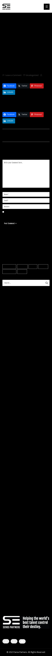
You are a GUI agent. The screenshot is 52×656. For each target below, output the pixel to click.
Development (9, 271)
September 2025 (10, 451)
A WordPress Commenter (13, 354)
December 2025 (9, 438)
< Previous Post (9, 135)
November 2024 (9, 495)
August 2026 (8, 403)
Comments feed (9, 597)
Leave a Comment (13, 75)
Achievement (9, 266)
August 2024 (8, 508)
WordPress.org (8, 601)
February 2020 (9, 548)
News (4, 570)
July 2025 (6, 460)
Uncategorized (32, 75)
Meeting (22, 271)
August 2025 (8, 456)
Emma (5, 361)
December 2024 (9, 491)
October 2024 (8, 500)
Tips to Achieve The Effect (21, 380)
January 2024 (8, 539)
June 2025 (7, 465)
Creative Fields (8, 566)
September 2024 (9, 504)
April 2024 (7, 526)
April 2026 (7, 421)
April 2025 (7, 473)
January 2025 (8, 487)
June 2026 (7, 412)
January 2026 (8, 434)
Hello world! (33, 354)
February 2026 (9, 429)
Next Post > (44, 135)
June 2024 (7, 517)
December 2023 (9, 544)
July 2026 (6, 408)
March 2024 (7, 530)
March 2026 (7, 425)
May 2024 (6, 522)
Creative (43, 266)
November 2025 (9, 443)
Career (33, 266)
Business (22, 266)
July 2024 (6, 513)
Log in (5, 588)
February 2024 (9, 535)
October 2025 (8, 447)
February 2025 (9, 482)
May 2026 (6, 416)
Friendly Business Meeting (22, 361)
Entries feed (7, 593)
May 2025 (6, 469)
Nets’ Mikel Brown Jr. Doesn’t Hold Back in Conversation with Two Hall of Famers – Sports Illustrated (23, 326)
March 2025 (7, 478)
